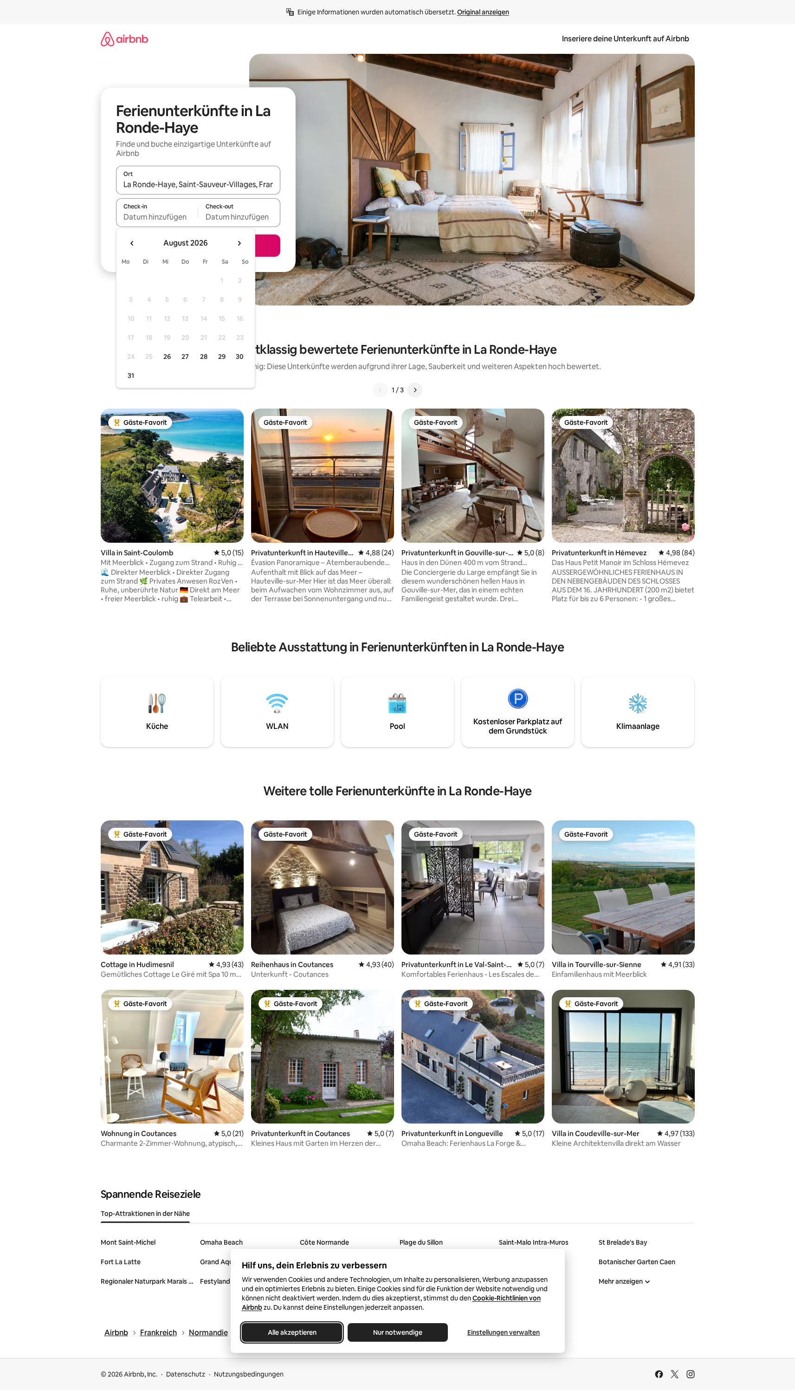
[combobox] (198, 184)
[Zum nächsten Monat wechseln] (239, 243)
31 (131, 375)
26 (167, 356)
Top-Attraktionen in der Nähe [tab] (145, 1213)
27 (185, 356)
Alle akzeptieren (291, 1332)
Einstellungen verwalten (503, 1332)
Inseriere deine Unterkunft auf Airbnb (625, 39)
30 (240, 356)
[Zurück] (380, 390)
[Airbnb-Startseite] (124, 38)
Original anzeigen (483, 12)
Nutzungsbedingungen (249, 1374)
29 (222, 356)
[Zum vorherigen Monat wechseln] (132, 243)
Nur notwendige (397, 1332)
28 (203, 356)
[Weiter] (414, 390)
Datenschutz (185, 1374)
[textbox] (157, 216)
